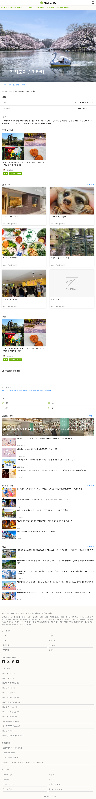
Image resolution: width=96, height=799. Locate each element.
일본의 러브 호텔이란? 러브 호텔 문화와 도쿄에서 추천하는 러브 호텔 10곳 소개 (44, 521)
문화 (53, 408)
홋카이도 (52, 640)
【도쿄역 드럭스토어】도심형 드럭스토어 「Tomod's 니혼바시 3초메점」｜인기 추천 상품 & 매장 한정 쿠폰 (55, 550)
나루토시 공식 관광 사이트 (12, 757)
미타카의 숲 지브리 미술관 (60, 258)
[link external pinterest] (13, 662)
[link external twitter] (9, 662)
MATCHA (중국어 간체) (10, 697)
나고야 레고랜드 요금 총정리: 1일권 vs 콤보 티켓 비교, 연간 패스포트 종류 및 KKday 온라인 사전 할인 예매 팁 (55, 582)
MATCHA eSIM (7, 731)
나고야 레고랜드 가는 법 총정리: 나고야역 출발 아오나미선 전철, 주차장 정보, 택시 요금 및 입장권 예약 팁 (53, 592)
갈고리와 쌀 (55, 299)
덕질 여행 (18, 390)
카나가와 (6, 650)
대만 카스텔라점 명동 (10, 299)
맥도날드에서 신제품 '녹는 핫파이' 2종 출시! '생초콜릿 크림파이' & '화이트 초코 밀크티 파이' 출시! (51, 470)
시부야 (5, 390)
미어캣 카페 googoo (58, 216)
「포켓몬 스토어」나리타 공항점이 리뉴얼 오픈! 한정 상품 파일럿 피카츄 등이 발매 (46, 459)
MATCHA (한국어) (8, 692)
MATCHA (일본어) (8, 673)
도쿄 (11, 390)
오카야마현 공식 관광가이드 (12, 748)
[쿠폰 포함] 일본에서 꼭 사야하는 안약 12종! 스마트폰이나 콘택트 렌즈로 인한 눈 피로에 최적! (49, 489)
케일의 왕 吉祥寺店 (10, 258)
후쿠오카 (48, 390)
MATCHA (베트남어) (9, 707)
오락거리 (8, 408)
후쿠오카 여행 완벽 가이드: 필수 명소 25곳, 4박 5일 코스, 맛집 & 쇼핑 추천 (43, 510)
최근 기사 (25, 84)
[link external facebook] (4, 662)
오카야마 (52, 650)
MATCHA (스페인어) (9, 716)
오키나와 (52, 645)
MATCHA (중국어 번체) (10, 683)
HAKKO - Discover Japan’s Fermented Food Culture (23, 762)
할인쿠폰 (52, 7)
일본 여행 (32, 390)
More (89, 184)
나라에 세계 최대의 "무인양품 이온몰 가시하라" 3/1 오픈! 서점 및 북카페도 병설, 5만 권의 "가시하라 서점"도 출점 (43, 429)
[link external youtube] (18, 662)
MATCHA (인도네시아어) (11, 702)
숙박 (53, 403)
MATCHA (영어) (8, 678)
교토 (4, 640)
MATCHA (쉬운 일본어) (10, 712)
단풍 (25, 390)
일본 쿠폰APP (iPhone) (10, 721)
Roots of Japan (9, 753)
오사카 (40, 390)
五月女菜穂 (9, 170)
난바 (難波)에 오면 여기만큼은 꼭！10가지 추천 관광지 (36, 531)
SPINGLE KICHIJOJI (10, 216)
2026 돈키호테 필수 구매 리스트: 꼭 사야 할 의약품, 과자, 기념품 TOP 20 (42, 499)
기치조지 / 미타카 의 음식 (36, 7)
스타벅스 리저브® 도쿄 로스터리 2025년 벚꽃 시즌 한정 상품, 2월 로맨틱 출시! (44, 438)
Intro (4, 84)
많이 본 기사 (14, 84)
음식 (6, 403)
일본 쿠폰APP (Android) (11, 726)
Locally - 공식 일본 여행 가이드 (13, 735)
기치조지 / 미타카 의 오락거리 (13, 7)
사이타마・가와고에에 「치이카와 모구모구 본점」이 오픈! (37, 449)
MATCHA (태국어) (8, 688)
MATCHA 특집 (64, 7)
